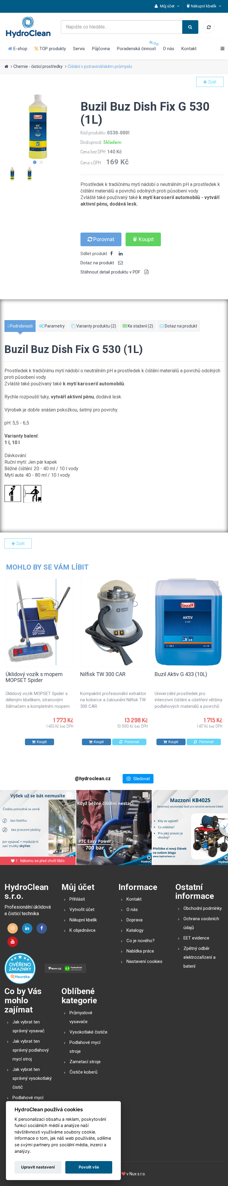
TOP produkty (52, 48)
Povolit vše (89, 1167)
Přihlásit (77, 899)
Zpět (211, 82)
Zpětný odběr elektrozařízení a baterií (199, 957)
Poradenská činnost (136, 48)
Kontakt (189, 48)
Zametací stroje (85, 1061)
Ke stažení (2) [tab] (140, 326)
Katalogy (134, 930)
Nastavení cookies (144, 961)
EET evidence (196, 938)
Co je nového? (140, 940)
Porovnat (103, 239)
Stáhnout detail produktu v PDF (111, 272)
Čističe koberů (83, 1072)
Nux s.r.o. (137, 1173)
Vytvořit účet (81, 909)
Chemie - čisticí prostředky (38, 66)
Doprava (134, 920)
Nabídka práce (140, 951)
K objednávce (82, 930)
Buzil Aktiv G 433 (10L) (181, 674)
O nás (168, 48)
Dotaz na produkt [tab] (97, 263)
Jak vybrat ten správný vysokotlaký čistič (32, 1078)
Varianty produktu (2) (95, 326)
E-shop (19, 48)
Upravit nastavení (38, 1167)
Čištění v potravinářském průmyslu (100, 66)
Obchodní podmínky (202, 908)
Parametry (54, 326)
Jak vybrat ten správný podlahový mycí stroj (30, 1050)
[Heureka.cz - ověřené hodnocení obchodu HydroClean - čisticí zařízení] (20, 968)
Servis (79, 48)
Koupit (146, 239)
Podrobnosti (21, 326)
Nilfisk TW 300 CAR (103, 674)
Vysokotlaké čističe (88, 1032)
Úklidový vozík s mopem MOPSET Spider (34, 677)
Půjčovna (101, 48)
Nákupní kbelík (83, 920)
